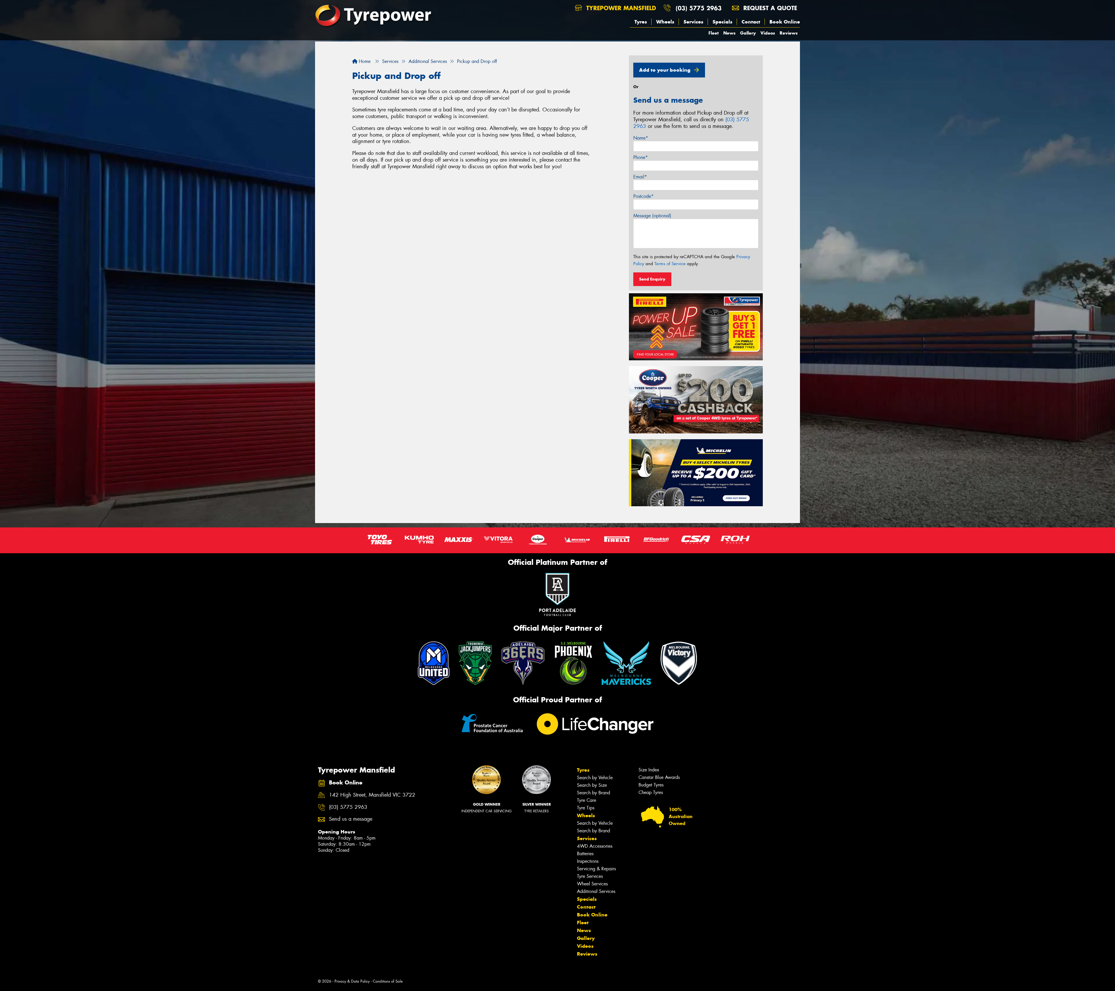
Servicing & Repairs (596, 869)
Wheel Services (592, 884)
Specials (722, 22)
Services (693, 22)
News (729, 33)
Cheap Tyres (651, 792)
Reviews (789, 33)
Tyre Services (590, 876)
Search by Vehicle (595, 778)
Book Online (784, 22)
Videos (767, 33)
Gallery (748, 33)
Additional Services (596, 891)
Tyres (640, 22)
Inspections (587, 861)
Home (364, 61)
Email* (640, 177)
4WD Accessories (594, 846)
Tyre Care (586, 800)
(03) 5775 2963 (699, 8)
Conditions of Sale (388, 981)
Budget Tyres (651, 785)
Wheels (665, 22)
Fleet (713, 33)
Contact (751, 22)
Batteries (585, 854)
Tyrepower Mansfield (620, 8)
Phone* (640, 157)
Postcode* (643, 196)
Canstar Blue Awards (659, 777)
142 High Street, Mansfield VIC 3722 (372, 795)
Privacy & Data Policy (352, 981)
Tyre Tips (585, 808)
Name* (640, 138)
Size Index (649, 770)
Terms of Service (670, 264)
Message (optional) (652, 216)
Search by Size (592, 785)
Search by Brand (593, 793)
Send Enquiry (652, 279)
